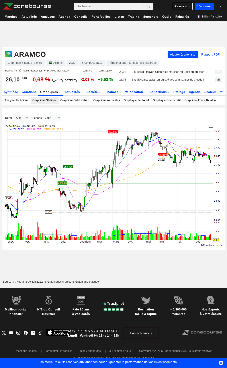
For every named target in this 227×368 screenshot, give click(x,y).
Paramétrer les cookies (58, 351)
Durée (9, 117)
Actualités (73, 92)
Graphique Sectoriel (136, 100)
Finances (111, 92)
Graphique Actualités (106, 100)
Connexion (182, 6)
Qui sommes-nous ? (121, 351)
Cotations (29, 92)
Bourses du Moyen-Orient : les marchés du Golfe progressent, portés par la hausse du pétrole (169, 71)
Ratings (179, 92)
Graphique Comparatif (167, 100)
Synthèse (11, 92)
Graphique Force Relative (200, 100)
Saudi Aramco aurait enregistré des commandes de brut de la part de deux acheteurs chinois (169, 79)
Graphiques (49, 92)
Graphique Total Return (74, 100)
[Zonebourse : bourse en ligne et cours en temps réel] (27, 6)
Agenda (195, 92)
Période (37, 117)
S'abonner (204, 6)
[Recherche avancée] (148, 6)
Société (92, 92)
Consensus (158, 92)
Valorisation (134, 92)
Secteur (210, 92)
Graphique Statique (44, 100)
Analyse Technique (16, 100)
